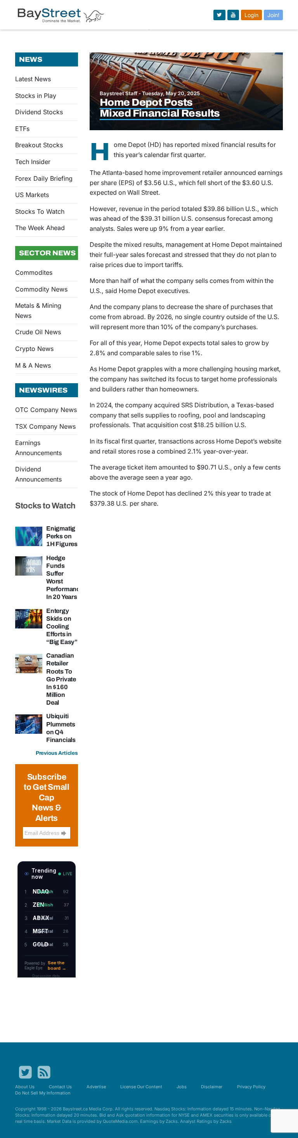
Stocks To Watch (39, 211)
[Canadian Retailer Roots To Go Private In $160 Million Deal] (28, 663)
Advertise (96, 1086)
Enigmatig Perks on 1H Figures (62, 536)
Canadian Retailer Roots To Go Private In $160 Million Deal (61, 679)
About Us (25, 1086)
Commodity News (41, 289)
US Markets (32, 195)
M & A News (33, 365)
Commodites (33, 272)
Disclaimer (211, 1086)
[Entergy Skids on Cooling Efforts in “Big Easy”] (28, 618)
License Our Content (141, 1086)
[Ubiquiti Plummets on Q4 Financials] (28, 724)
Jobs (182, 1086)
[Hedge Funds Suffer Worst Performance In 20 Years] (28, 565)
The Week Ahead (40, 228)
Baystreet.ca (75, 1109)
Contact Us (60, 1086)
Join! (273, 15)
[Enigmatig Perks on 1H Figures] (28, 535)
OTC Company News (46, 410)
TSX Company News (45, 426)
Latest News (33, 79)
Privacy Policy (251, 1086)
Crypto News (34, 349)
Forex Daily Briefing (44, 178)
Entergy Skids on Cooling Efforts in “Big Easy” (62, 626)
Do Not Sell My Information (43, 1093)
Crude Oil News (38, 332)
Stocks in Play (35, 95)
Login (251, 15)
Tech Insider (32, 162)
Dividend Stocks (39, 112)
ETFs (22, 129)
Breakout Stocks (39, 145)
